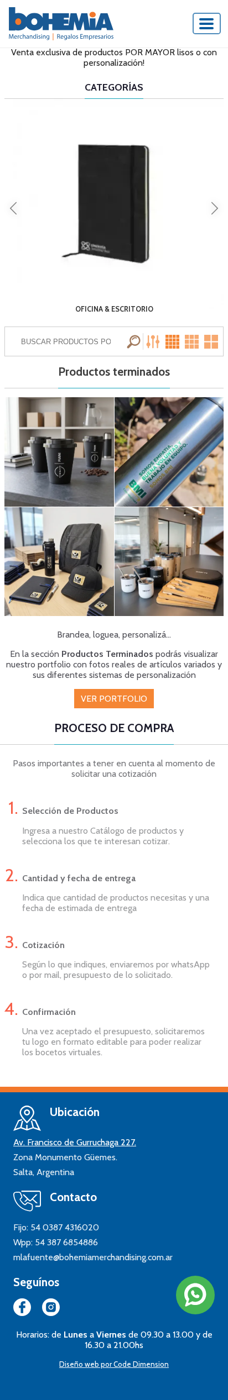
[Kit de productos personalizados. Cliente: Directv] (169, 562)
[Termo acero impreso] (169, 452)
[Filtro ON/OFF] (154, 341)
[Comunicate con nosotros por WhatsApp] (195, 1295)
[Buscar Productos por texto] (135, 341)
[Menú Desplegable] (207, 23)
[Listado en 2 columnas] (212, 341)
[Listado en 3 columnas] (192, 341)
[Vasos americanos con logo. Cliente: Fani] (59, 452)
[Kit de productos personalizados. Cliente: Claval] (59, 562)
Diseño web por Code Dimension (114, 1364)
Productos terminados (114, 371)
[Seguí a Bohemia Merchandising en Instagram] (51, 1309)
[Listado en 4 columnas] (173, 341)
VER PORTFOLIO (114, 698)
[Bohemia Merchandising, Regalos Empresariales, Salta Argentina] (61, 23)
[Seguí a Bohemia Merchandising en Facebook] (22, 1309)
